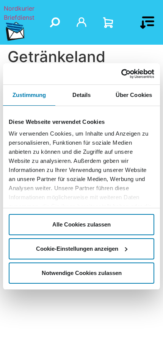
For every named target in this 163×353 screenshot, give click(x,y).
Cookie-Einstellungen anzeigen (77, 248)
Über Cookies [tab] (134, 95)
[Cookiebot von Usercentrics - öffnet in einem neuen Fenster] (121, 74)
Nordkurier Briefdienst (19, 13)
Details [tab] (81, 95)
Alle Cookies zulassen (81, 224)
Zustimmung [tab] (29, 95)
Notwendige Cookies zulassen (82, 273)
